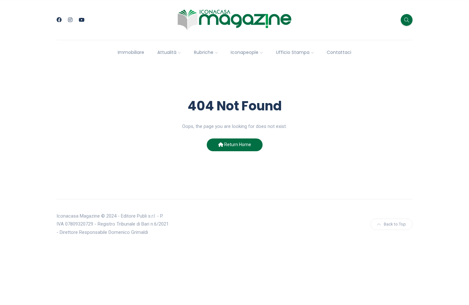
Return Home (237, 144)
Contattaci (339, 52)
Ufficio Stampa (292, 52)
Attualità (166, 52)
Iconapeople (244, 52)
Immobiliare (131, 52)
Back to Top (395, 224)
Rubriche (203, 52)
